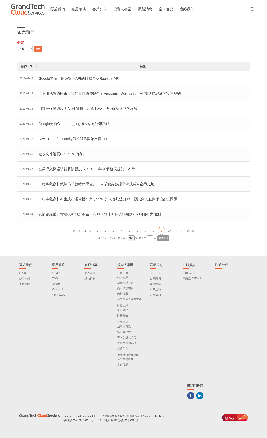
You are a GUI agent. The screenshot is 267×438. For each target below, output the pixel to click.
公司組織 (122, 277)
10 (169, 230)
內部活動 (155, 294)
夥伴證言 (89, 272)
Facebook (190, 395)
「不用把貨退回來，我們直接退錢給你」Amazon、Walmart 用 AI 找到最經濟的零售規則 (109, 94)
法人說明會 (124, 331)
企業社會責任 (125, 359)
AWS (55, 278)
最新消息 (145, 9)
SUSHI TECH (158, 272)
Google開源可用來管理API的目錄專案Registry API (78, 78)
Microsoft (57, 289)
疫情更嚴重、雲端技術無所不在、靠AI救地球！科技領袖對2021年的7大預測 (99, 214)
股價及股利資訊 (126, 342)
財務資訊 (122, 305)
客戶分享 (99, 9)
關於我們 (57, 9)
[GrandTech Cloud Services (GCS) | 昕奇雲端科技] (28, 9)
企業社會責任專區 (128, 354)
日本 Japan (189, 272)
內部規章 (122, 293)
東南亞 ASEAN (192, 278)
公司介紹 (24, 278)
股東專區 (122, 322)
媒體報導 (155, 283)
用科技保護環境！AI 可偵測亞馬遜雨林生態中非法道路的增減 (87, 109)
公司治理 (122, 272)
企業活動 (155, 289)
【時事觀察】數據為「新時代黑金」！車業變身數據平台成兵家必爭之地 (96, 184)
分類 (21, 42)
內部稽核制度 (125, 288)
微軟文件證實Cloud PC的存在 (62, 154)
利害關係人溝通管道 (129, 299)
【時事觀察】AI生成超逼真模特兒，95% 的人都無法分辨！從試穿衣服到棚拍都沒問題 (107, 199)
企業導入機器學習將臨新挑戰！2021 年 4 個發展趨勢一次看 (86, 169)
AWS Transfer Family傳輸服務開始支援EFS (73, 139)
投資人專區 (122, 9)
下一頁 (179, 230)
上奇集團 (24, 283)
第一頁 (76, 230)
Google (56, 283)
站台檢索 (252, 9)
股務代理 (122, 348)
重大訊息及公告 (126, 337)
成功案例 (89, 278)
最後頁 (190, 230)
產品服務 (78, 9)
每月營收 (122, 310)
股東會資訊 (124, 326)
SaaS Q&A (58, 294)
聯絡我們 (187, 9)
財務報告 (122, 315)
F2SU (22, 272)
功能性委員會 (125, 282)
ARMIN (56, 272)
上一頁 (87, 230)
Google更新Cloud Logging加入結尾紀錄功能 (73, 124)
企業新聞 (155, 278)
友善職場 (122, 364)
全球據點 (166, 9)
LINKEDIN (199, 395)
